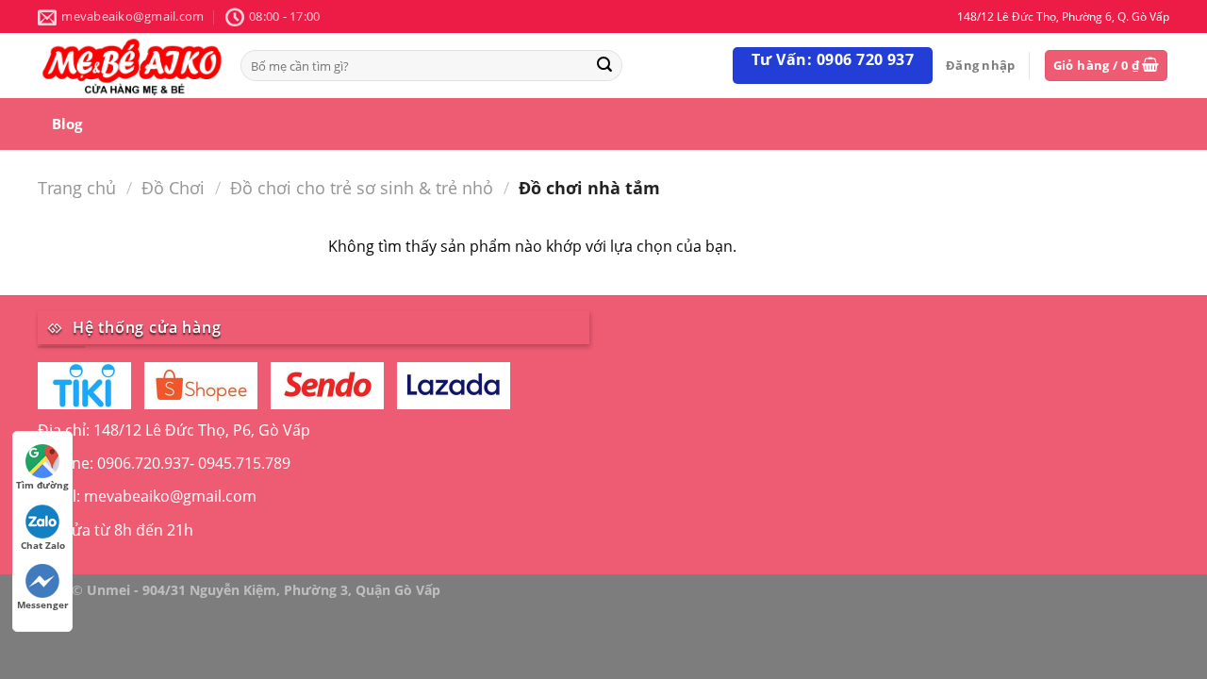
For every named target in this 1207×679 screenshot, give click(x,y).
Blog (67, 123)
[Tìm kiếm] (604, 65)
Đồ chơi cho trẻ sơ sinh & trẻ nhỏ (361, 187)
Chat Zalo (43, 545)
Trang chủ (77, 187)
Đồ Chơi (173, 187)
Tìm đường (42, 484)
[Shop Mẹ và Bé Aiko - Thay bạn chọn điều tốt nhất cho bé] (132, 65)
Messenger (43, 604)
